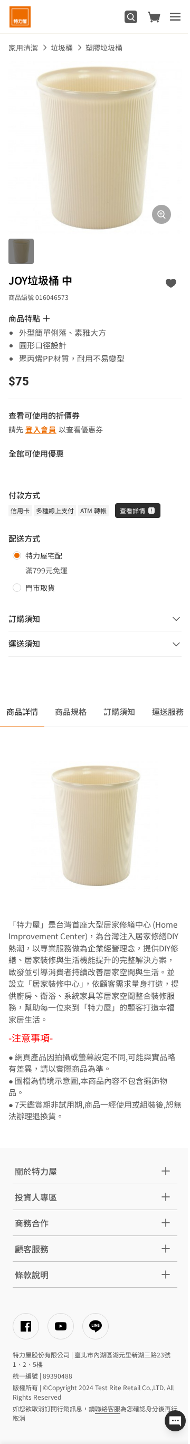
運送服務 (168, 711)
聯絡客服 (107, 1408)
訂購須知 (119, 711)
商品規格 (71, 711)
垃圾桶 (62, 47)
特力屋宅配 (43, 555)
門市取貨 (40, 587)
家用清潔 (23, 47)
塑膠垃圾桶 (104, 47)
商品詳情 (22, 711)
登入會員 (40, 429)
